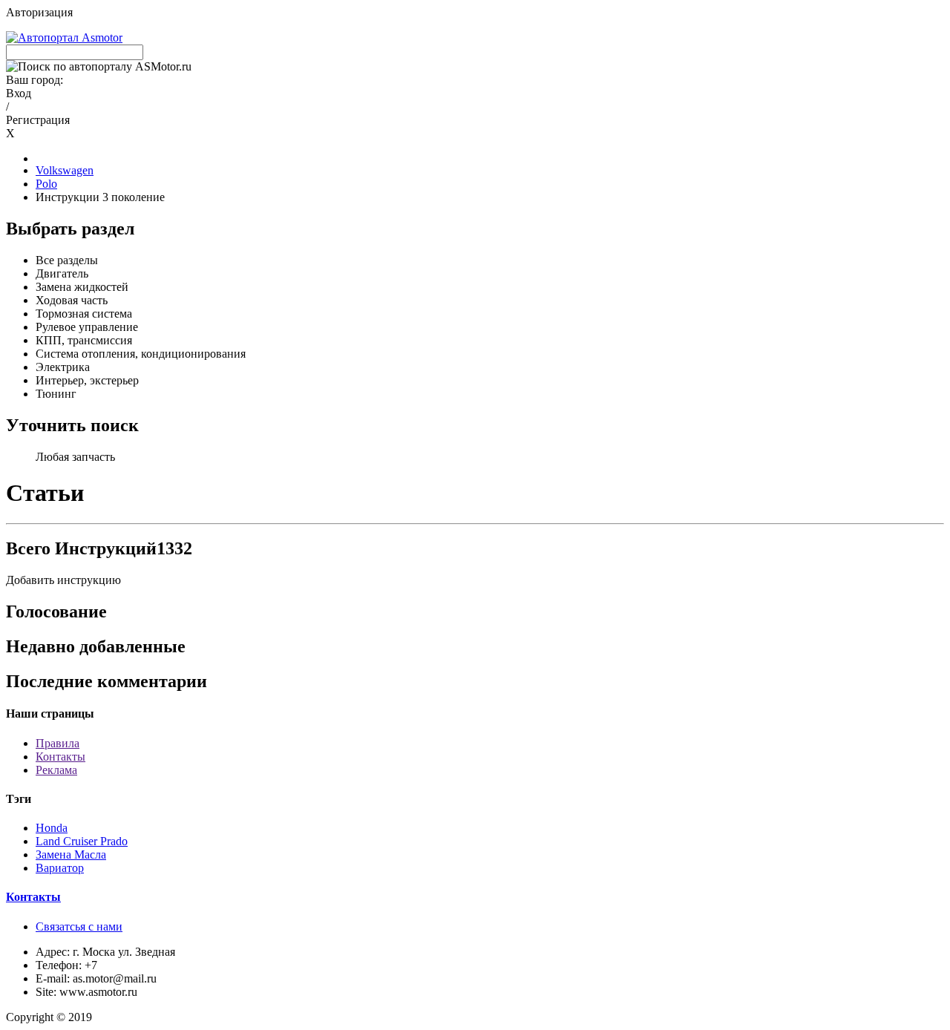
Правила (57, 743)
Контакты (60, 756)
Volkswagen (65, 170)
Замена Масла (71, 854)
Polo (46, 183)
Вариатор (60, 868)
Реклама (56, 770)
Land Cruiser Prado (82, 841)
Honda (52, 827)
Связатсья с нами (79, 926)
